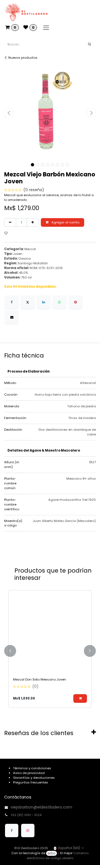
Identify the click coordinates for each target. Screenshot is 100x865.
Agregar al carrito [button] (65, 222)
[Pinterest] (75, 302)
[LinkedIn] (43, 302)
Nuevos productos (23, 57)
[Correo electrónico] (11, 317)
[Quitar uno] (10, 222)
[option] (50, 651)
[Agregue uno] (33, 222)
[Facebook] (11, 302)
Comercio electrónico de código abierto (58, 855)
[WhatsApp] (59, 302)
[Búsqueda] (89, 44)
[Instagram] (27, 830)
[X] (27, 302)
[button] (8, 112)
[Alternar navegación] (46, 27)
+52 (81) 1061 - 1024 (26, 815)
